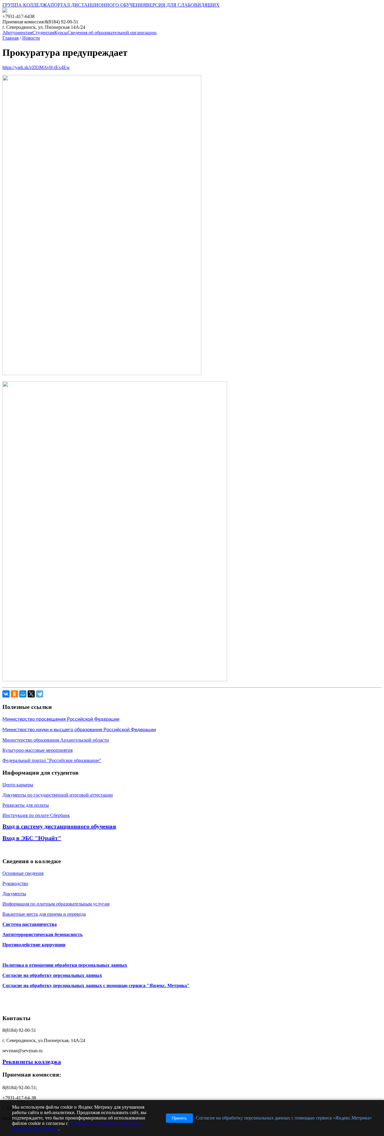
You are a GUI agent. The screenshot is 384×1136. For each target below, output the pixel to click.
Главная (10, 38)
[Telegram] (39, 694)
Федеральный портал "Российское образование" (51, 760)
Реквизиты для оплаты (25, 805)
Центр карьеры (17, 784)
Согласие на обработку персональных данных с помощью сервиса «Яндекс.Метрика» (284, 1117)
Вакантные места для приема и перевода (44, 914)
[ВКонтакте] (6, 694)
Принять (179, 1118)
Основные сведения (23, 873)
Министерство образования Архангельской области (55, 740)
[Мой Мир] (22, 694)
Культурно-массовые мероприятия (37, 750)
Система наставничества (29, 924)
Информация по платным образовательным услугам (56, 903)
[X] (31, 694)
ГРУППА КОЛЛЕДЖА (26, 5)
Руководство (15, 883)
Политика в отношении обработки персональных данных (64, 965)
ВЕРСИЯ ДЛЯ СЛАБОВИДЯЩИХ (183, 5)
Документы (14, 893)
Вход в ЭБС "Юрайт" (31, 838)
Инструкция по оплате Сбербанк (36, 815)
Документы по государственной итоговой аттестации (57, 794)
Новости (31, 38)
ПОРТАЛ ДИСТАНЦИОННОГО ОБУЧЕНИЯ (98, 5)
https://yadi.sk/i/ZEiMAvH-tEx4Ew (36, 67)
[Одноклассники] (14, 694)
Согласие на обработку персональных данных (52, 975)
